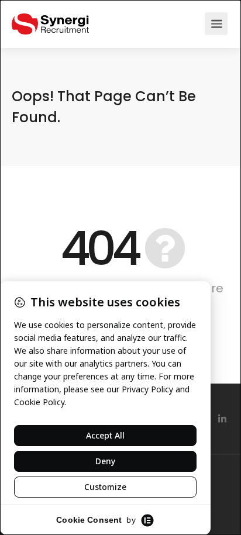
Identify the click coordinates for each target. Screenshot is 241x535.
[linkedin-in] (222, 419)
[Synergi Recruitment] (50, 18)
